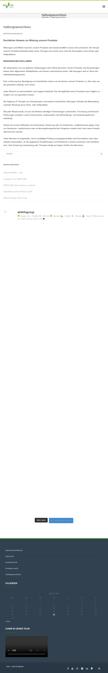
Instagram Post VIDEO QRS (15, 179)
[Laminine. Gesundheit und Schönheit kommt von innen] (28, 501)
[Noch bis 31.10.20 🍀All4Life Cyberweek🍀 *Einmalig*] (28, 355)
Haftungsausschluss (13, 574)
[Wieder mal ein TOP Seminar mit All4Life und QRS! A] (80, 384)
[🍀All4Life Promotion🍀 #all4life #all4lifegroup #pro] (28, 267)
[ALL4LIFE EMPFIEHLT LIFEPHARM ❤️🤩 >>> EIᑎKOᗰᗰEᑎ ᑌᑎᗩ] (28, 472)
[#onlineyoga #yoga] (80, 267)
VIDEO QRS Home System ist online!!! (19, 185)
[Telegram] (82, 668)
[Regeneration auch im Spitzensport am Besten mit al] (80, 443)
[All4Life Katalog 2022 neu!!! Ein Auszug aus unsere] (80, 297)
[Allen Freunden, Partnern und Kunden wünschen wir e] (28, 414)
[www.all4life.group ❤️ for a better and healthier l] (28, 384)
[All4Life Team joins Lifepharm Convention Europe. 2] (80, 414)
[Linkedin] (87, 668)
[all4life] (9, 5)
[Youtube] (72, 668)
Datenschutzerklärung (13, 550)
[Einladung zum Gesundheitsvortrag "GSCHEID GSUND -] (80, 501)
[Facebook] (68, 668)
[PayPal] (91, 668)
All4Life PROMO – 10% (13, 173)
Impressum (9, 556)
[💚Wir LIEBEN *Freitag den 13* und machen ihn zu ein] (80, 326)
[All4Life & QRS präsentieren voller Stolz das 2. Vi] (28, 238)
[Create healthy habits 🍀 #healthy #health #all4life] (80, 355)
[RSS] (99, 668)
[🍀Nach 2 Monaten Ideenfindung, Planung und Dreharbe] (80, 238)
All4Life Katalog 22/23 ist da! (15, 198)
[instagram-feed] (11, 568)
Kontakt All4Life (11, 562)
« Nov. (7, 621)
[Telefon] (64, 668)
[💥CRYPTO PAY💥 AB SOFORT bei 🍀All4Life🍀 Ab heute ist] (28, 443)
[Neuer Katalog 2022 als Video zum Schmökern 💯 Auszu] (28, 297)
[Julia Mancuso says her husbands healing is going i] (80, 472)
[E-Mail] (95, 668)
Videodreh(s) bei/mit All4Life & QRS (17, 192)
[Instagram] (77, 668)
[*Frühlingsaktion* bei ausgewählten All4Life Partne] (28, 326)
